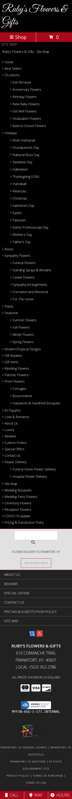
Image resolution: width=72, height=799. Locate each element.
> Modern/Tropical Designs (21, 349)
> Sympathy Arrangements (28, 284)
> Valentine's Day (22, 205)
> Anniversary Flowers (25, 89)
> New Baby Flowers (25, 104)
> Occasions (11, 75)
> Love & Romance (15, 417)
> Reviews (9, 436)
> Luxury (8, 430)
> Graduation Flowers (25, 118)
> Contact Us (11, 455)
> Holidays (9, 133)
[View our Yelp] (39, 635)
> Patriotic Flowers (15, 375)
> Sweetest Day (21, 162)
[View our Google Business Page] (32, 635)
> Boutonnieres (21, 396)
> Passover (18, 220)
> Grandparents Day (24, 147)
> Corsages (18, 388)
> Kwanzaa (18, 191)
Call (13, 795)
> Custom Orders (14, 442)
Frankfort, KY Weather (28, 761)
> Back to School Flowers (28, 126)
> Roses (8, 249)
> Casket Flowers (22, 277)
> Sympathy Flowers (16, 255)
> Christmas (18, 198)
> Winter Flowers (22, 334)
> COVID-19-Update (16, 516)
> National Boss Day (24, 155)
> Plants (7, 306)
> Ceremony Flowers (16, 503)
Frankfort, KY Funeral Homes (24, 747)
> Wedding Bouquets (17, 490)
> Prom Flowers (13, 381)
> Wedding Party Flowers (19, 496)
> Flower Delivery (14, 462)
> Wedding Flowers (15, 368)
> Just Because (20, 82)
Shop (20, 37)
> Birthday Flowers (23, 97)
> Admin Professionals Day (29, 227)
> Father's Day (20, 242)
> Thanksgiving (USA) (24, 176)
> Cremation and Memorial (29, 292)
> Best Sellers (11, 68)
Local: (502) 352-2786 (36, 667)
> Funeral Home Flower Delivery (33, 469)
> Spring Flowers (22, 342)
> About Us (10, 423)
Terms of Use (36, 782)
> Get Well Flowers (23, 111)
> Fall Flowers (20, 327)
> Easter (16, 213)
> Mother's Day (21, 234)
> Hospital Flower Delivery (28, 476)
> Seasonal (10, 313)
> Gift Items (10, 362)
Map (37, 795)
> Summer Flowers (23, 320)
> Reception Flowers (16, 509)
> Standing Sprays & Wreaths (30, 270)
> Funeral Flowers (23, 263)
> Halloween (19, 169)
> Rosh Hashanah (23, 140)
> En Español (11, 410)
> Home (7, 62)
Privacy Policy (17, 775)
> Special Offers (13, 449)
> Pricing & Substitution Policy (23, 522)
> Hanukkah (18, 184)
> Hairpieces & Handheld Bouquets (35, 403)
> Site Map (9, 484)
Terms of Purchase (48, 775)
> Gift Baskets (12, 355)
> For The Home (21, 299)
